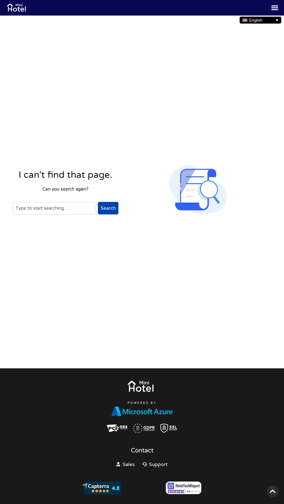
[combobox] (54, 208)
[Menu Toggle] (274, 7)
